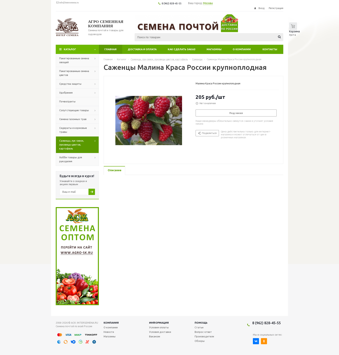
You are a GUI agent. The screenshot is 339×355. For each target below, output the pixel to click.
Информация (159, 322)
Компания (111, 322)
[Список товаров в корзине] (295, 31)
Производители (204, 336)
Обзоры (200, 341)
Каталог (70, 49)
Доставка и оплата (142, 49)
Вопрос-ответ (203, 331)
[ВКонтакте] (256, 341)
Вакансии (154, 336)
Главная (110, 49)
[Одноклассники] (264, 341)
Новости (109, 331)
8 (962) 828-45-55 (266, 323)
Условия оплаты (159, 327)
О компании (242, 49)
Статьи (199, 327)
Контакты (269, 49)
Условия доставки (160, 331)
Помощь (201, 322)
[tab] (114, 170)
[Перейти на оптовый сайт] (77, 304)
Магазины (214, 49)
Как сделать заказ (181, 49)
